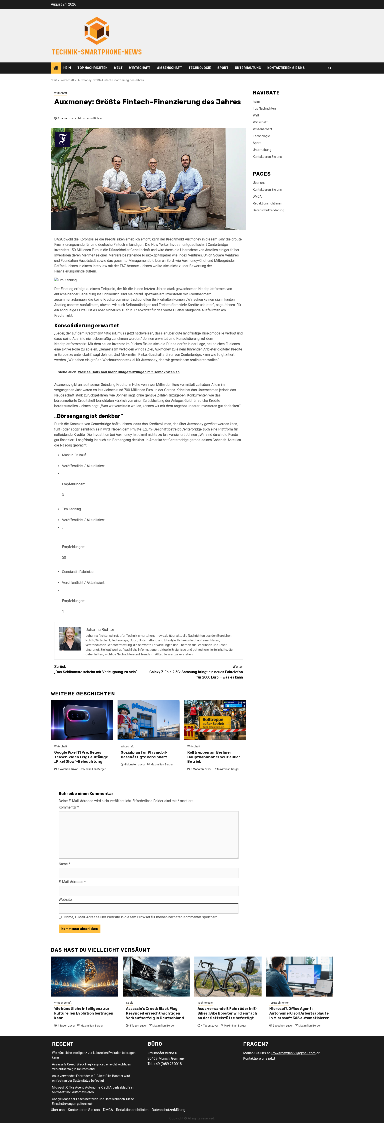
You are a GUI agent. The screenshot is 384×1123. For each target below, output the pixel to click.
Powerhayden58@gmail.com (293, 1053)
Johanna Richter (92, 118)
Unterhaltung (248, 68)
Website (65, 899)
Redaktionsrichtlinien (267, 203)
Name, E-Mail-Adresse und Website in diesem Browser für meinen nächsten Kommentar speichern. (141, 917)
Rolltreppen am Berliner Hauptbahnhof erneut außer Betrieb (213, 757)
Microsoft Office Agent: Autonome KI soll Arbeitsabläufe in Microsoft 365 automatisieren (299, 1013)
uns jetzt (269, 1058)
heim (67, 68)
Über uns (259, 182)
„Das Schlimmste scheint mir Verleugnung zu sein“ (95, 669)
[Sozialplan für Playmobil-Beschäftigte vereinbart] (149, 720)
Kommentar (69, 807)
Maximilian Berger (94, 769)
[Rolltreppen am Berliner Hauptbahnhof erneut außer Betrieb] (215, 720)
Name (64, 864)
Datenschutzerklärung (268, 210)
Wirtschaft (139, 68)
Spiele (129, 1002)
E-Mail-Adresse (72, 882)
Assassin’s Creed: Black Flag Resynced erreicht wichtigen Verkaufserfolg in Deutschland (155, 1013)
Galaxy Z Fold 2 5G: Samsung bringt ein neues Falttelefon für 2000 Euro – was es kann (196, 672)
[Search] (330, 68)
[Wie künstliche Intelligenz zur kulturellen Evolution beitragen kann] (84, 977)
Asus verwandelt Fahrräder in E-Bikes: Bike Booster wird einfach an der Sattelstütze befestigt (227, 1013)
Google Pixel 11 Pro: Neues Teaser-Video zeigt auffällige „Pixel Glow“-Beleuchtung (81, 757)
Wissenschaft (169, 68)
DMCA (257, 196)
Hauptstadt (87, 260)
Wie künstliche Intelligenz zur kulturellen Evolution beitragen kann (83, 1013)
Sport (222, 68)
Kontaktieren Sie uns (286, 68)
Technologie (199, 68)
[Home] (56, 68)
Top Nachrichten (92, 68)
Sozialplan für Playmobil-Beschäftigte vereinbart (144, 754)
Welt (118, 68)
